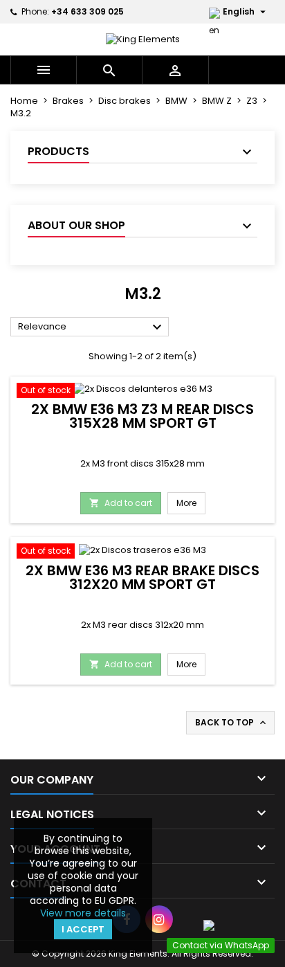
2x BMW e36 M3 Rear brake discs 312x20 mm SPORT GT (142, 577)
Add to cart (120, 503)
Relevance (91, 327)
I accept (83, 929)
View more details (83, 913)
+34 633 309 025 (87, 11)
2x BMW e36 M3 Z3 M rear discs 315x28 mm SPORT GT (142, 416)
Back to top (231, 722)
